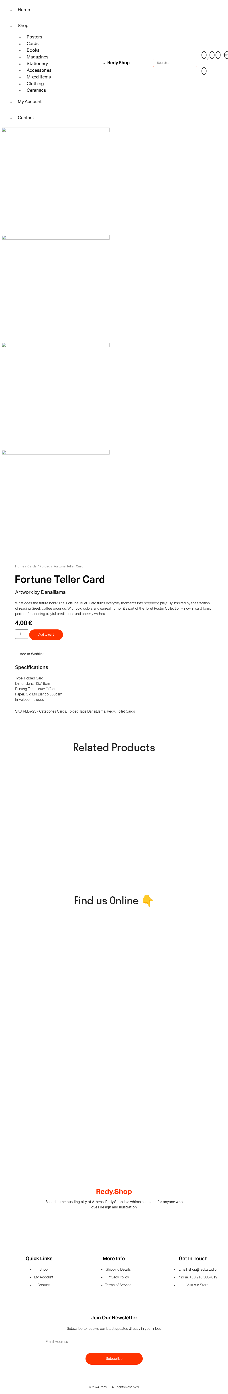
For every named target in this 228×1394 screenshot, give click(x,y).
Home (24, 10)
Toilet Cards (126, 711)
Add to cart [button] (85, 807)
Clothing (35, 84)
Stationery (37, 64)
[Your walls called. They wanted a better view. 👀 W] (29, 970)
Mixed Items (39, 77)
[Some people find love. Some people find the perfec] (87, 970)
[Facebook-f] (106, 1221)
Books (33, 50)
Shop (23, 26)
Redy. (111, 711)
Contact (26, 118)
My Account (30, 102)
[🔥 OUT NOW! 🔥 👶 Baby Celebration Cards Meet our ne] (145, 1096)
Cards (33, 44)
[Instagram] (121, 1221)
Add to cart (46, 634)
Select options (163, 873)
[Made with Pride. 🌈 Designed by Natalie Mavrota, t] (145, 957)
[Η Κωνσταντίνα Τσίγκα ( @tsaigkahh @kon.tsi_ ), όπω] (87, 1096)
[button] (29, 654)
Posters (34, 37)
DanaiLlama (96, 711)
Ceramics (36, 90)
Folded (45, 566)
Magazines (37, 57)
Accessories (39, 70)
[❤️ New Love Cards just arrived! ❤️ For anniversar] (29, 1091)
